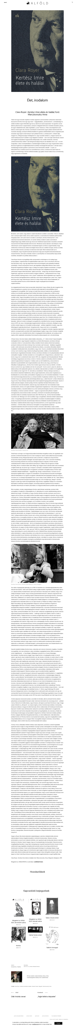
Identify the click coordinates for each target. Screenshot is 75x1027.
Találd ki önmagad (52, 947)
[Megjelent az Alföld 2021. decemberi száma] (18, 907)
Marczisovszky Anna (47, 986)
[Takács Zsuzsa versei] (52, 906)
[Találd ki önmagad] (52, 936)
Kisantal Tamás (16, 967)
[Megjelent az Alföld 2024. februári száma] (35, 907)
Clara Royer (17, 986)
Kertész (18, 945)
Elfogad (58, 1023)
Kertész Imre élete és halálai (25, 986)
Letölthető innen (38, 862)
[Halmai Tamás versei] (35, 929)
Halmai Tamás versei (35, 935)
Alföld (30, 966)
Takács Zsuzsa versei (52, 918)
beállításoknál (35, 1024)
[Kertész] (18, 935)
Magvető (40, 986)
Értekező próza (36, 966)
